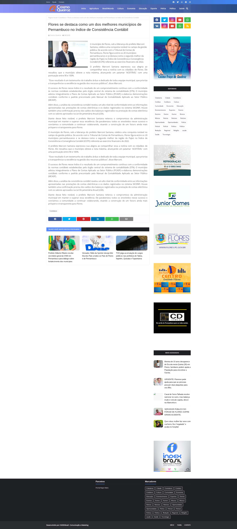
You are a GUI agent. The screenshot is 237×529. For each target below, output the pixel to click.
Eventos (157, 114)
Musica (182, 114)
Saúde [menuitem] (181, 8)
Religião (176, 130)
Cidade (167, 98)
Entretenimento (160, 110)
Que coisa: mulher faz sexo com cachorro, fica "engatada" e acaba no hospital (177, 424)
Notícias (183, 118)
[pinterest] (185, 2)
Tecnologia (166, 134)
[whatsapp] (181, 2)
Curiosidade (159, 106)
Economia (170, 106)
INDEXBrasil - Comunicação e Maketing (74, 525)
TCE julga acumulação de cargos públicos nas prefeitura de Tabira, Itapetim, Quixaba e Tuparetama (129, 256)
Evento (180, 110)
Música (157, 118)
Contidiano (62, 18)
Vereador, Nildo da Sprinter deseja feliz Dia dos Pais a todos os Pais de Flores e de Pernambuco (97, 256)
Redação (158, 130)
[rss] (187, 25)
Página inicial (52, 18)
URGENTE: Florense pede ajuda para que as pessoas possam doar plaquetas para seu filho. (175, 383)
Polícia (183, 122)
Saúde (157, 134)
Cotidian (158, 102)
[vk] (157, 25)
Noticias (174, 118)
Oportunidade (160, 122)
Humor (174, 114)
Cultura (176, 102)
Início (172, 525)
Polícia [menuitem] (163, 8)
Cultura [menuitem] (120, 8)
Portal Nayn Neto (102, 488)
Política (182, 126)
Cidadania (158, 98)
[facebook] (173, 2)
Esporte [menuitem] (154, 8)
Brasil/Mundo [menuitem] (108, 8)
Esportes (172, 110)
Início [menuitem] (83, 8)
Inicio (48, 2)
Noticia (165, 118)
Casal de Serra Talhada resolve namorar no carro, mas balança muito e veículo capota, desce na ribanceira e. (177, 398)
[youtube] (180, 19)
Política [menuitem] (173, 8)
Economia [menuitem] (131, 8)
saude (184, 130)
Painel (179, 525)
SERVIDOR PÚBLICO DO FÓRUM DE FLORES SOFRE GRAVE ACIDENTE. (176, 412)
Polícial (165, 126)
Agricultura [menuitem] (94, 8)
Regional (167, 130)
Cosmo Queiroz (55, 35)
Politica (173, 126)
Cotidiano (167, 102)
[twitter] (177, 2)
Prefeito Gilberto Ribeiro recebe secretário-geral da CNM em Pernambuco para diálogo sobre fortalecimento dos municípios (61, 257)
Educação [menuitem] (143, 8)
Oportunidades (173, 122)
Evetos (166, 114)
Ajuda (54, 2)
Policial (157, 126)
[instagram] (190, 2)
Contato (61, 2)
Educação (180, 106)
